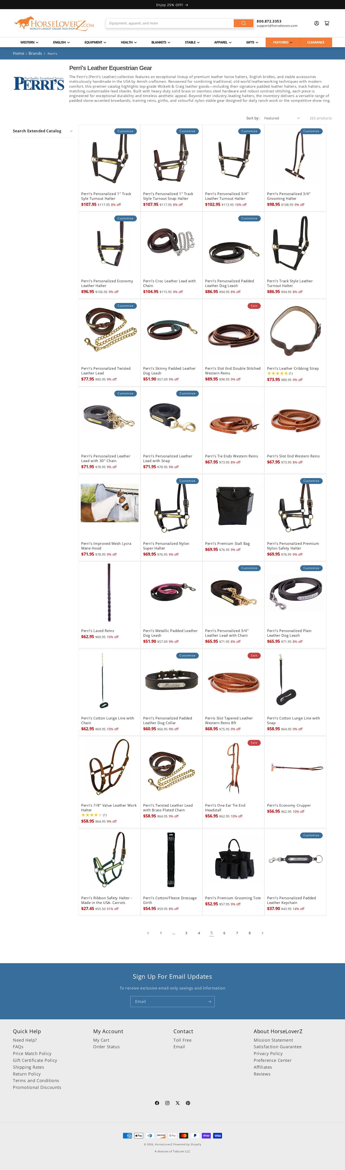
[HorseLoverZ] (54, 23)
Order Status (106, 1046)
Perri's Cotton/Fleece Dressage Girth (170, 900)
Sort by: (253, 118)
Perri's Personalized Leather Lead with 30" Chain (105, 458)
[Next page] (262, 933)
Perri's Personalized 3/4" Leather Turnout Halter (227, 196)
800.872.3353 (269, 21)
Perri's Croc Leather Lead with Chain (169, 283)
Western (27, 42)
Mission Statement (273, 1040)
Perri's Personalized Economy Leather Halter (107, 283)
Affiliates (263, 1067)
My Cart (101, 1040)
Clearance (315, 42)
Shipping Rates (28, 1067)
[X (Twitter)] (177, 1104)
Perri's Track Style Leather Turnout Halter (290, 283)
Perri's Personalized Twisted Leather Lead (105, 371)
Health (127, 42)
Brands (36, 53)
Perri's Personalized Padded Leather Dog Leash (229, 283)
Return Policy (27, 1074)
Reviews (262, 1074)
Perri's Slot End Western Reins (293, 456)
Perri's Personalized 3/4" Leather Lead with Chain (227, 633)
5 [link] (212, 932)
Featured (280, 42)
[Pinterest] (188, 1104)
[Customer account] (316, 23)
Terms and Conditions (36, 1080)
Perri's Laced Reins (97, 630)
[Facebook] (157, 1104)
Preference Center (272, 1060)
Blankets (158, 42)
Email (179, 1046)
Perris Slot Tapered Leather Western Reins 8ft (229, 720)
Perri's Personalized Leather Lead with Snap (167, 458)
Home (18, 53)
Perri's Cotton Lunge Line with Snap (293, 720)
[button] (43, 131)
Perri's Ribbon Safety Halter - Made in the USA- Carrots (106, 900)
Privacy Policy (268, 1053)
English (59, 42)
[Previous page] (148, 933)
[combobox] (180, 23)
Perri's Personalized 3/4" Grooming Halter (289, 196)
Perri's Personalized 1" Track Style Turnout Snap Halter (168, 196)
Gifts (250, 42)
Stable (190, 42)
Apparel (220, 42)
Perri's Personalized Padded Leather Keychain (291, 900)
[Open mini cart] (327, 23)
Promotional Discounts (37, 1087)
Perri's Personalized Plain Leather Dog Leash (289, 633)
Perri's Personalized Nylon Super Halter (166, 546)
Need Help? (25, 1040)
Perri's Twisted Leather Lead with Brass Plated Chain (168, 808)
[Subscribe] (209, 1001)
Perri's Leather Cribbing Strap (293, 368)
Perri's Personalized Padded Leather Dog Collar (167, 720)
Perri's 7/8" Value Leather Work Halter (109, 808)
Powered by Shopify (187, 1144)
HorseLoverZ (163, 1144)
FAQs (18, 1046)
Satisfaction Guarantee (278, 1046)
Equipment (93, 42)
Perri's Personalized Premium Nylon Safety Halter (293, 546)
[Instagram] (167, 1104)
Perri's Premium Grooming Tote (233, 898)
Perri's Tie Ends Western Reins (231, 456)
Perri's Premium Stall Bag (227, 543)
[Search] (243, 23)
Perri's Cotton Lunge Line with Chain (107, 720)
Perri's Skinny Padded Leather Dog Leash (169, 371)
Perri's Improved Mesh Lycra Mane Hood (106, 546)
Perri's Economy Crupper (289, 805)
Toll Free (182, 1040)
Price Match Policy (32, 1053)
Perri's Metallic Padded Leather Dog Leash (170, 633)
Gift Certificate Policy (35, 1060)
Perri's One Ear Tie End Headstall (225, 808)
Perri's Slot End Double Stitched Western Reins (233, 371)
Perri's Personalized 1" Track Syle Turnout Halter (106, 196)
